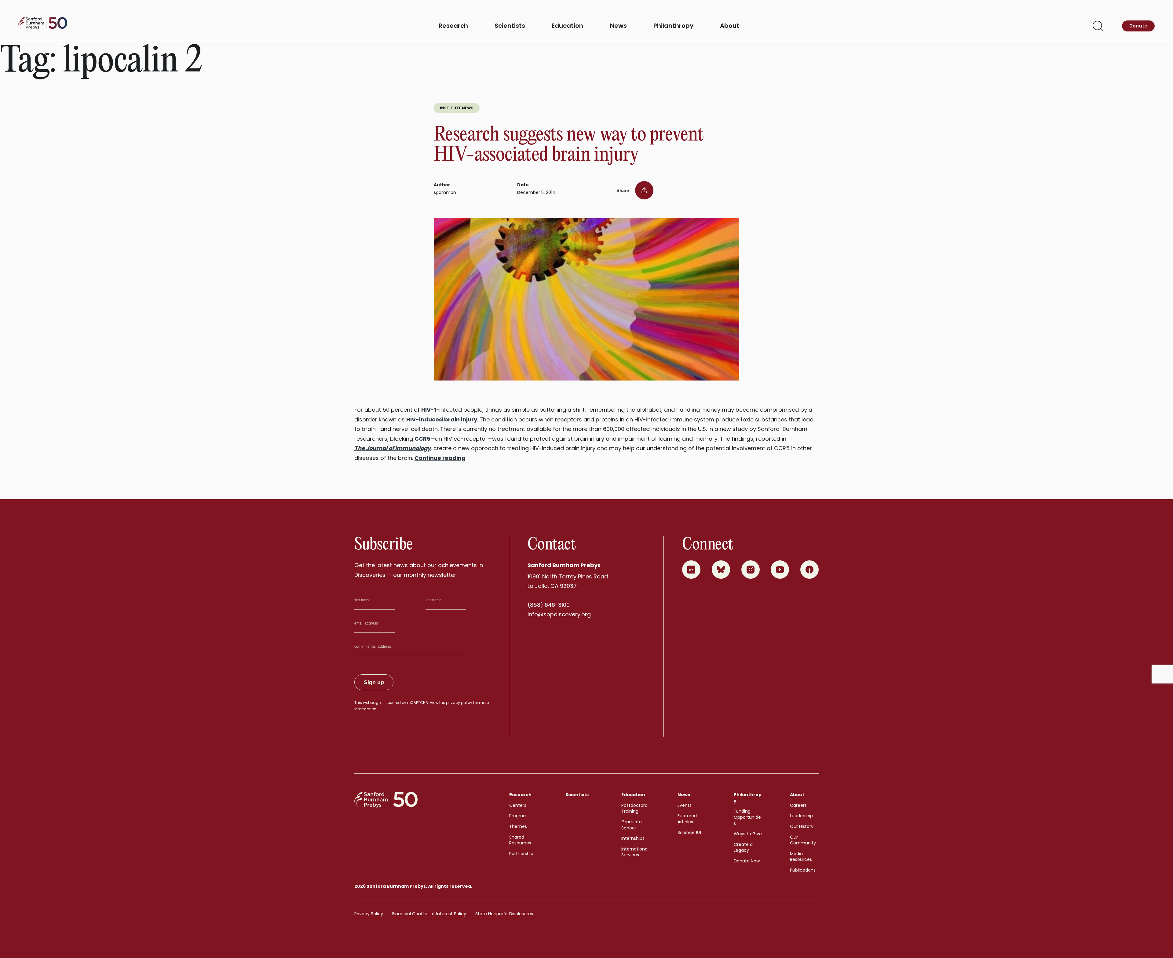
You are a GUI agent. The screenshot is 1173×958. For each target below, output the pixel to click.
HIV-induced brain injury (441, 419)
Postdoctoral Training (635, 808)
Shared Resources (520, 840)
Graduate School (631, 825)
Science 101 (689, 832)
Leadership (801, 816)
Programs (519, 816)
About (729, 26)
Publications (803, 870)
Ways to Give (748, 834)
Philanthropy (673, 26)
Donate (1138, 26)
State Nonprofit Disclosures (504, 914)
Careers (798, 805)
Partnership (521, 854)
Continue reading (440, 458)
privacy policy (459, 702)
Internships (633, 838)
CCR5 (422, 439)
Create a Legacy (743, 847)
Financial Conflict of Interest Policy (429, 914)
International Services (635, 852)
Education (567, 26)
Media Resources (801, 857)
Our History (801, 826)
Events (685, 805)
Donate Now (747, 861)
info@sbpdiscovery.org (559, 614)
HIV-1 (428, 409)
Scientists (510, 26)
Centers (517, 805)
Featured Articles (687, 819)
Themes (518, 826)
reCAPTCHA (417, 702)
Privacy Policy (368, 914)
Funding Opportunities (747, 817)
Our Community (803, 840)
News (618, 26)
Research (453, 26)
